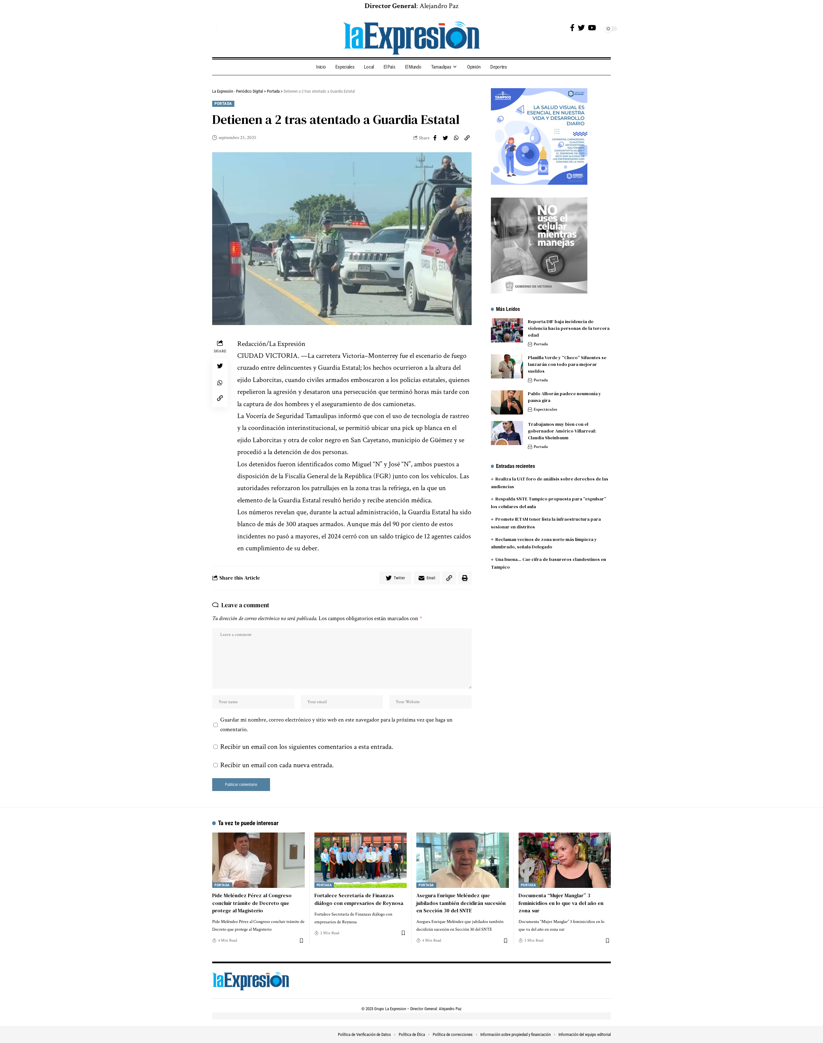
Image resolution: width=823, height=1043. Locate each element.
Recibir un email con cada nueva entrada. (277, 765)
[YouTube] (592, 28)
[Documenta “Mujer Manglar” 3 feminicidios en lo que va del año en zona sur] (565, 860)
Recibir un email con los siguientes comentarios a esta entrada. (306, 746)
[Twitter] (581, 28)
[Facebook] (572, 28)
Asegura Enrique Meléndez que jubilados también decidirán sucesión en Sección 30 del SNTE (461, 903)
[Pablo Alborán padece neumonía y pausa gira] (507, 402)
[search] (210, 28)
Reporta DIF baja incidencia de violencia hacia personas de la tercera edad (569, 328)
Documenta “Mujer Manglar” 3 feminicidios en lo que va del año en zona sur (561, 903)
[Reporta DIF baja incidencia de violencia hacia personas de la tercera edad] (507, 330)
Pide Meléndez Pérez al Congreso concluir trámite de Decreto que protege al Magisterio (252, 903)
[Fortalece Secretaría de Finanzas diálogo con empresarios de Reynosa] (360, 860)
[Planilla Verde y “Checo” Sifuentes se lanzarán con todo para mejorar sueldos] (507, 366)
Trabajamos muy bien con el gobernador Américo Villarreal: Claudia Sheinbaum (562, 431)
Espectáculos (545, 409)
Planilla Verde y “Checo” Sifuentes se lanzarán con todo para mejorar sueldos (567, 364)
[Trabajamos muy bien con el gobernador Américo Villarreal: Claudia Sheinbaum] (507, 433)
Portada (223, 103)
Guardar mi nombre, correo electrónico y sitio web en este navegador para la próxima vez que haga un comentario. (336, 724)
